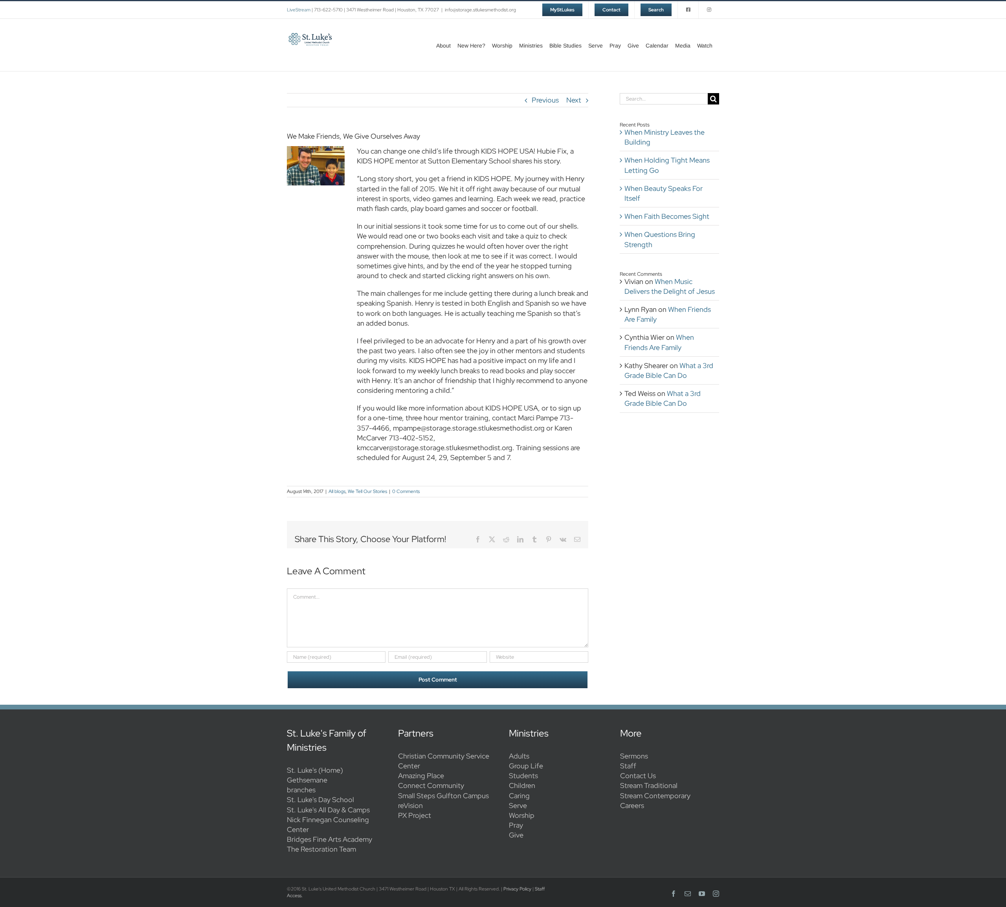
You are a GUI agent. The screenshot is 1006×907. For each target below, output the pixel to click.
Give (516, 834)
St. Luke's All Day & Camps (328, 809)
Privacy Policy (517, 889)
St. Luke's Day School (320, 799)
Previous (545, 99)
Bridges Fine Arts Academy (329, 839)
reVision (410, 805)
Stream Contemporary (655, 795)
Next (573, 99)
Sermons (634, 755)
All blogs (337, 491)
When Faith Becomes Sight (666, 216)
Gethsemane (307, 779)
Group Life (526, 765)
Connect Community (431, 785)
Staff (628, 765)
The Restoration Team (321, 849)
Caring (519, 795)
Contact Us (638, 775)
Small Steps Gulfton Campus (443, 795)
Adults (519, 755)
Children (522, 785)
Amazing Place (421, 775)
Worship (521, 815)
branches (301, 789)
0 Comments (406, 491)
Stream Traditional (648, 785)
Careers (632, 805)
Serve (518, 805)
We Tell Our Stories (367, 491)
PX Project (414, 815)
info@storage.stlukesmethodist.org (480, 10)
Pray (516, 825)
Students (523, 775)
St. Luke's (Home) (315, 770)
